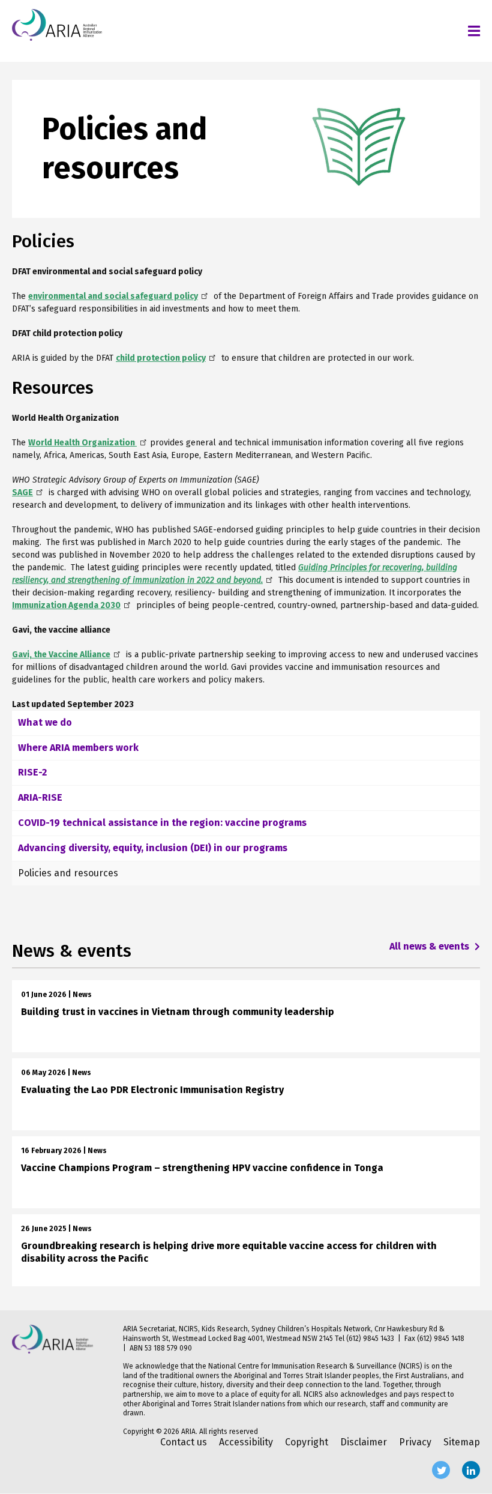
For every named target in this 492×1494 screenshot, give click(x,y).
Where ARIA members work (78, 747)
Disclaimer (363, 1442)
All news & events (430, 946)
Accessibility (246, 1442)
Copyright (306, 1442)
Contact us (183, 1442)
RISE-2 (32, 772)
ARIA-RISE (40, 797)
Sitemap (461, 1442)
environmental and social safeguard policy (113, 296)
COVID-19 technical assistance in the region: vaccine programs (162, 822)
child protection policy (161, 358)
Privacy (415, 1442)
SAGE (22, 492)
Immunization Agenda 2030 (66, 605)
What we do (45, 722)
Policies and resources (68, 873)
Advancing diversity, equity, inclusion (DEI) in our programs (152, 848)
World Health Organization (82, 443)
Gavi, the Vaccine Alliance (61, 654)
